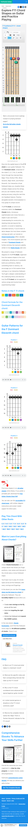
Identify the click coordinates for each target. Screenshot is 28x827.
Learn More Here (7, 638)
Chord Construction (8, 237)
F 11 (14, 523)
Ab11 (4, 529)
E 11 (11, 523)
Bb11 (8, 529)
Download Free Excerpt (9, 635)
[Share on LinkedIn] (23, 7)
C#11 (6, 526)
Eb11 (17, 529)
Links (12, 800)
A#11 (24, 526)
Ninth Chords (15, 248)
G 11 (18, 523)
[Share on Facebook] (18, 7)
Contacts (8, 798)
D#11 (10, 526)
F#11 (14, 526)
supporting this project (8, 816)
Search (9, 800)
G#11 (19, 526)
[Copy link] (25, 7)
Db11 (13, 529)
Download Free (23, 825)
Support (4, 800)
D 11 (7, 523)
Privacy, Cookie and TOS (18, 798)
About (3, 798)
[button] (26, 2)
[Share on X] (21, 7)
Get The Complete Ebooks (11, 788)
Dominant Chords (14, 242)
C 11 (3, 523)
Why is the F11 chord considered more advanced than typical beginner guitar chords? (13, 690)
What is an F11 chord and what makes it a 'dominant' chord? (13, 666)
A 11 (22, 523)
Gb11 (22, 529)
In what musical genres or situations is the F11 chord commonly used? (12, 703)
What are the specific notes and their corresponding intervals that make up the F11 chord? (14, 677)
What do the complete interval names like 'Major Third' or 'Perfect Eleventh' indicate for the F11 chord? (14, 717)
